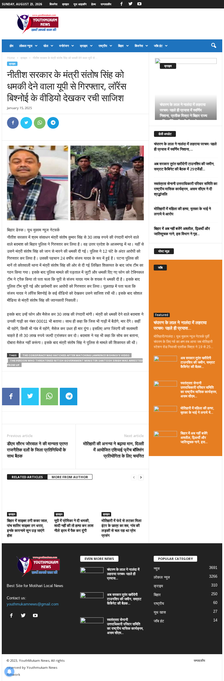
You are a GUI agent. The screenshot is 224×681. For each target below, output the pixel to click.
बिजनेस (53, 4)
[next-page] (141, 477)
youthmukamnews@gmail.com (33, 604)
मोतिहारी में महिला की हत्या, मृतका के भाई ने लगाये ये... (197, 410)
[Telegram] (53, 123)
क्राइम (65, 4)
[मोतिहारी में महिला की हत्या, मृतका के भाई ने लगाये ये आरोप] (165, 414)
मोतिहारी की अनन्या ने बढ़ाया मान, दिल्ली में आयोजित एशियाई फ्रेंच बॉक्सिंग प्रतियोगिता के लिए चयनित (113, 450)
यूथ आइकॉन (80, 4)
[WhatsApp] (40, 123)
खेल (45, 45)
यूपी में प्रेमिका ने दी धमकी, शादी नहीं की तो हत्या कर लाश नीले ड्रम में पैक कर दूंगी (73, 525)
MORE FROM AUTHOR (70, 477)
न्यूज (157, 568)
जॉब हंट (158, 45)
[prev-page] (134, 477)
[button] (213, 45)
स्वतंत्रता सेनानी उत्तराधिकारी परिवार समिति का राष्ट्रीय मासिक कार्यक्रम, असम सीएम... (199, 389)
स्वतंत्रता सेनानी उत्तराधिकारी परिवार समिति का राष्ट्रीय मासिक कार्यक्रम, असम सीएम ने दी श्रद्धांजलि (185, 189)
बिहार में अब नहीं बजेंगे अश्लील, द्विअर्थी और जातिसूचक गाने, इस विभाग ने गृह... (182, 231)
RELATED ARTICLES (27, 477)
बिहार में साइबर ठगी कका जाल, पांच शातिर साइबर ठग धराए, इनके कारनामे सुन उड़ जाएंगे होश (27, 528)
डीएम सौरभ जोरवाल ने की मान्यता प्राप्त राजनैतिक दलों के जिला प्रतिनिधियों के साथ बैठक (37, 450)
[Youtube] (139, 4)
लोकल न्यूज (25, 45)
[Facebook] (121, 4)
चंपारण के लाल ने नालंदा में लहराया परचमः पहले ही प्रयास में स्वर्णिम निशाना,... (185, 146)
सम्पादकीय (106, 4)
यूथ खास (160, 612)
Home (11, 58)
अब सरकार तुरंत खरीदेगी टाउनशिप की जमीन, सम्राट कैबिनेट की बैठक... (198, 362)
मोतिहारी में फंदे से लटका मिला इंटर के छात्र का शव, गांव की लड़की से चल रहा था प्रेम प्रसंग (121, 528)
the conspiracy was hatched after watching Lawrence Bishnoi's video (76, 355)
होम (11, 45)
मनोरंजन (64, 45)
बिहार (121, 45)
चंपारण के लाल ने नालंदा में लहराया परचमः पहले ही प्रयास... (180, 325)
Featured (161, 315)
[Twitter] (130, 4)
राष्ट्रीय (103, 45)
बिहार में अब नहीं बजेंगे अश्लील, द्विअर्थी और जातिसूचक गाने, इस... (194, 437)
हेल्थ (93, 4)
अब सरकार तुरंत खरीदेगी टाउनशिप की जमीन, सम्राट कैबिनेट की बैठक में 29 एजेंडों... (184, 166)
